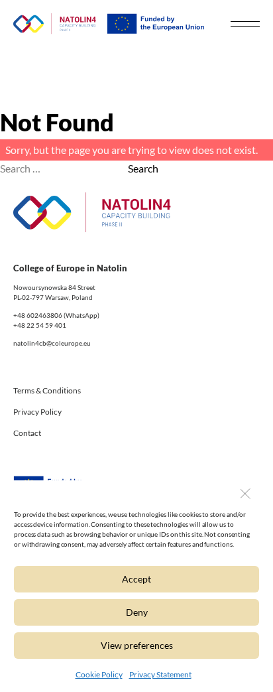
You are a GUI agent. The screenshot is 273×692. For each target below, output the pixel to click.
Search (143, 168)
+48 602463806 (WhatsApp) (56, 315)
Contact (27, 433)
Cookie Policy (99, 674)
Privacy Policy (37, 412)
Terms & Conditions (47, 390)
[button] (244, 493)
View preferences (137, 645)
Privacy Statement (160, 674)
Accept (136, 579)
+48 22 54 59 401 (39, 325)
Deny (137, 612)
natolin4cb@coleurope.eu (52, 343)
